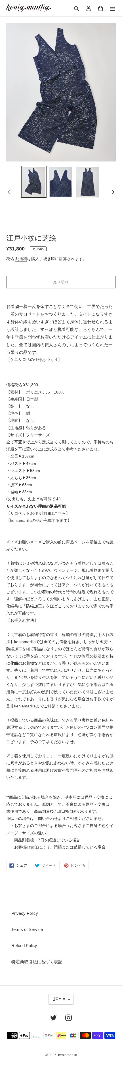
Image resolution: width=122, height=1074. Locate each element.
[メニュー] (112, 8)
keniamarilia (67, 1055)
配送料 (21, 258)
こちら (60, 513)
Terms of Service (27, 929)
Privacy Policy (24, 913)
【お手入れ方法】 (22, 620)
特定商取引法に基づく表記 (36, 961)
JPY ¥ (59, 999)
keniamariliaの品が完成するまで (39, 520)
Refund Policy (24, 945)
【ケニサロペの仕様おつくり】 (34, 359)
